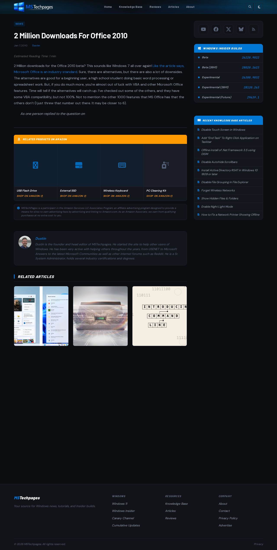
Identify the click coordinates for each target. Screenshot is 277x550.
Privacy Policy (228, 518)
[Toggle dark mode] (259, 7)
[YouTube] (203, 29)
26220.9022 (250, 57)
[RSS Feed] (253, 29)
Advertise (225, 525)
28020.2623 (250, 67)
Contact (224, 511)
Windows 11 (119, 504)
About (190, 6)
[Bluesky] (241, 29)
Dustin (36, 45)
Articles (173, 6)
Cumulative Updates (126, 525)
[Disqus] (100, 410)
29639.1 (253, 97)
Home (108, 6)
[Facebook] (216, 29)
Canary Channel (123, 518)
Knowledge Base (131, 6)
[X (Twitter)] (228, 29)
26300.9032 (250, 77)
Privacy (258, 544)
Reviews (155, 6)
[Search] (250, 7)
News (19, 23)
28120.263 (251, 87)
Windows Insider (123, 511)
